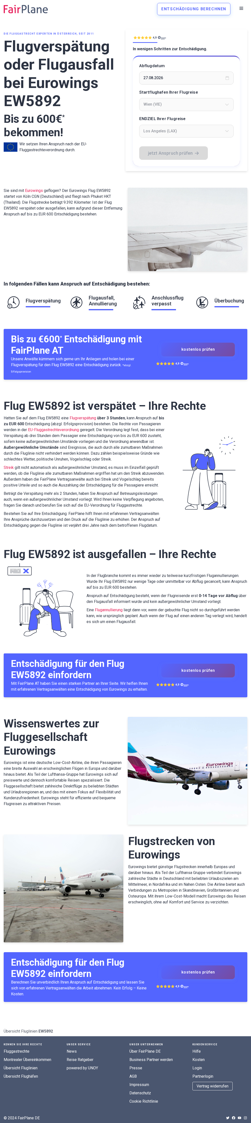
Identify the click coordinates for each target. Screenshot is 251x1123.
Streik (9, 467)
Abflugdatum (152, 65)
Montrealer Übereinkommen (27, 1059)
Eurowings (34, 190)
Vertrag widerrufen (212, 1086)
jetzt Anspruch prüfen (170, 153)
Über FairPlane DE (145, 1051)
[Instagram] (245, 1118)
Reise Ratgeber (80, 1059)
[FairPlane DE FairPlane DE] (26, 9)
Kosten (198, 1059)
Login (197, 1068)
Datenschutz (140, 1093)
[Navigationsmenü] (241, 8)
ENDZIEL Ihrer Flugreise (162, 118)
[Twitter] (228, 1118)
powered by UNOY (82, 1068)
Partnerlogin (202, 1076)
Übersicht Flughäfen (21, 1076)
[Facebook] (234, 1118)
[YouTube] (239, 1118)
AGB (133, 1076)
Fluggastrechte (16, 1051)
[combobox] (186, 104)
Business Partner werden (151, 1059)
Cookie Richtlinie (143, 1101)
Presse (135, 1068)
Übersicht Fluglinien (21, 1031)
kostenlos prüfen (198, 349)
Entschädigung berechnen (193, 9)
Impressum (139, 1084)
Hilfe (196, 1051)
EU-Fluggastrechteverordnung (53, 429)
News (72, 1051)
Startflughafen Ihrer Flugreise (168, 92)
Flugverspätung (83, 418)
